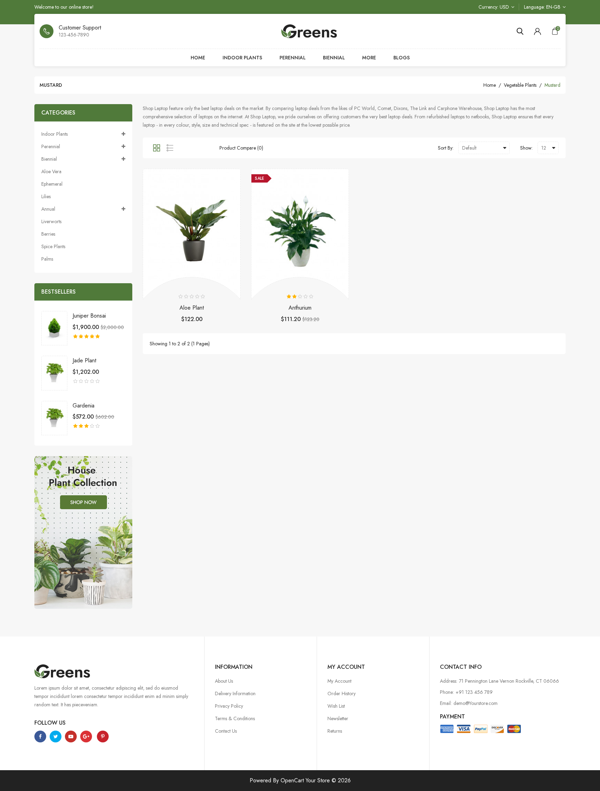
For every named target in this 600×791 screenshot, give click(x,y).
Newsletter (337, 718)
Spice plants (53, 246)
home (489, 85)
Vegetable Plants (520, 85)
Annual (48, 208)
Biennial (334, 57)
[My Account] (537, 31)
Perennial (293, 57)
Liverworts (51, 221)
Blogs (401, 57)
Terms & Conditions (235, 718)
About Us (224, 681)
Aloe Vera (51, 171)
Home (198, 57)
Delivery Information (235, 693)
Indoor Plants (242, 57)
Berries (48, 233)
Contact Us (226, 730)
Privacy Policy (229, 705)
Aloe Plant (192, 308)
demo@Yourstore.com (475, 703)
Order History (341, 693)
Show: (526, 147)
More (369, 57)
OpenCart (292, 780)
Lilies (46, 196)
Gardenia (83, 406)
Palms (47, 258)
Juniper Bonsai (89, 316)
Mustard (552, 85)
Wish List (336, 705)
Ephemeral (51, 183)
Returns (334, 730)
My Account (339, 681)
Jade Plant (84, 360)
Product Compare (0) (241, 147)
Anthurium (300, 308)
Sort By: (445, 147)
